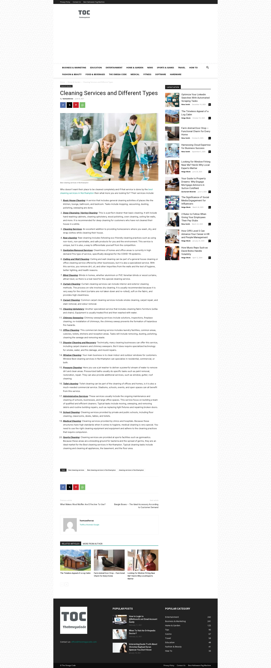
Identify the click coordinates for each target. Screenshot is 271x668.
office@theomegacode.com (84, 641)
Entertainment (114, 67)
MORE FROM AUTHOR (92, 544)
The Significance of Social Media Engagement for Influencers (195, 200)
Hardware (175, 74)
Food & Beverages (95, 74)
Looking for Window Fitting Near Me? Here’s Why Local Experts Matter (141, 576)
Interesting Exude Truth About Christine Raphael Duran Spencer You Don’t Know (143, 647)
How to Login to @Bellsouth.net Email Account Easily (143, 619)
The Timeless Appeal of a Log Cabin (75, 573)
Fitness (147, 74)
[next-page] (66, 584)
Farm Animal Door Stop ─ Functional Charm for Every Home (195, 131)
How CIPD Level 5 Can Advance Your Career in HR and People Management (195, 234)
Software (160, 74)
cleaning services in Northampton (131, 470)
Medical (135, 74)
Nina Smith (185, 104)
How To (193, 67)
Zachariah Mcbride (188, 192)
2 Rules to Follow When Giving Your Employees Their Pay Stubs (193, 217)
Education (96, 67)
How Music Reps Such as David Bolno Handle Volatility (194, 251)
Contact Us (77, 2)
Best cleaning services (76, 470)
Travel (181, 67)
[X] (69, 105)
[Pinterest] (76, 105)
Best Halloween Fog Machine (93, 2)
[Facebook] (63, 105)
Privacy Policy (65, 2)
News (150, 67)
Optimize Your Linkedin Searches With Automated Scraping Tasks (195, 97)
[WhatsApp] (82, 105)
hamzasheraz (68, 99)
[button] (207, 67)
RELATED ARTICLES (70, 544)
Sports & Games (165, 67)
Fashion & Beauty (72, 74)
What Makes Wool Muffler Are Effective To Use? (83, 504)
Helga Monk (186, 118)
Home (62, 82)
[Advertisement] (135, 43)
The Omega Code (118, 74)
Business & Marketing (74, 67)
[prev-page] (62, 584)
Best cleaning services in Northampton (101, 470)
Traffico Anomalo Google (89, 525)
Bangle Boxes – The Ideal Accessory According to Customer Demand (136, 506)
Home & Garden (134, 67)
